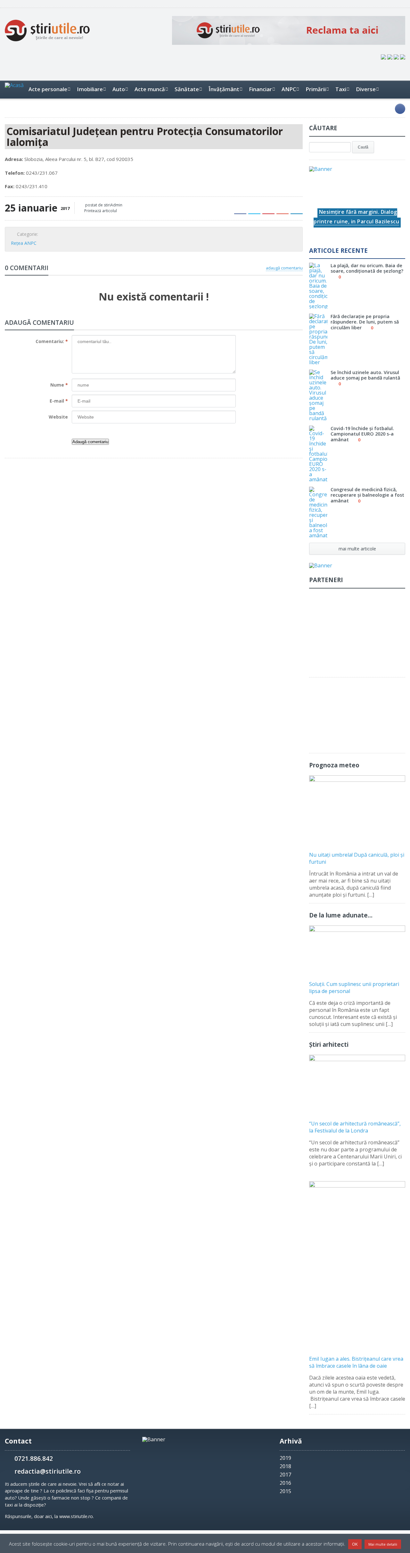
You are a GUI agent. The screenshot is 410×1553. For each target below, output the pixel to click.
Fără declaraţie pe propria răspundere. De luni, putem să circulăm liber (365, 322)
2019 (285, 1457)
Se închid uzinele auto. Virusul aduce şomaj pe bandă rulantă (365, 375)
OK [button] (355, 1544)
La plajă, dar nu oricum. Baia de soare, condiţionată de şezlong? (367, 268)
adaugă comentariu (284, 268)
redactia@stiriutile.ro (47, 1471)
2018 (285, 1466)
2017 (285, 1474)
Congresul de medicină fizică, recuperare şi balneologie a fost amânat (367, 495)
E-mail (59, 401)
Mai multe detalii (382, 1544)
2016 (285, 1482)
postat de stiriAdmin (103, 205)
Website (58, 417)
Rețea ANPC (24, 243)
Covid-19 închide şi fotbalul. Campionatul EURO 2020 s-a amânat (362, 434)
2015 (285, 1491)
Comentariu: (52, 341)
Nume (59, 385)
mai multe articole (357, 549)
